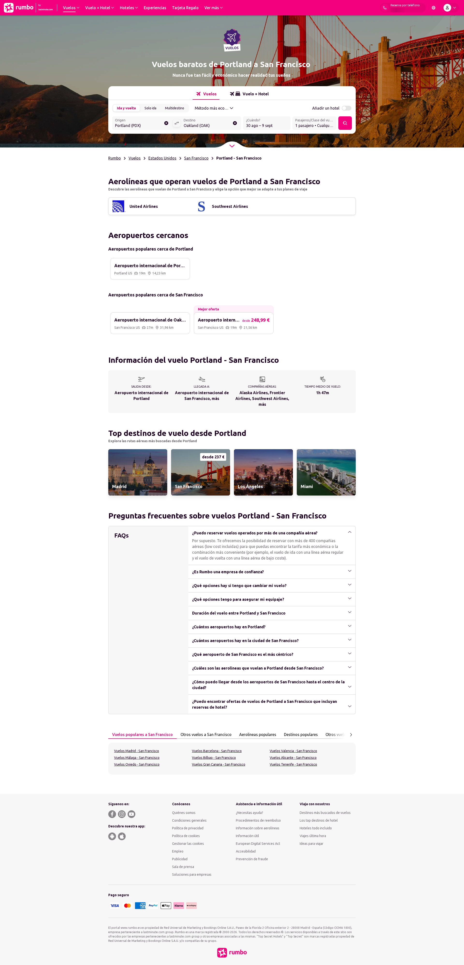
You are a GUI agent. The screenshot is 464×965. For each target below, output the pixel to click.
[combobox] (142, 123)
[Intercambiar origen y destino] (177, 123)
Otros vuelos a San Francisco (206, 734)
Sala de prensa (183, 867)
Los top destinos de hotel (319, 820)
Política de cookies (186, 836)
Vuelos (135, 158)
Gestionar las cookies (188, 844)
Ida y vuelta (126, 108)
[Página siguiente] (351, 735)
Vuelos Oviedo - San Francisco (137, 764)
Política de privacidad (187, 828)
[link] (137, 472)
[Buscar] (345, 123)
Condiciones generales (189, 820)
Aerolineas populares (257, 734)
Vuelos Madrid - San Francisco (136, 751)
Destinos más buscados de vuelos (325, 813)
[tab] (206, 94)
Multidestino (174, 108)
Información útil (247, 836)
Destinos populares (301, 734)
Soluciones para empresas (191, 874)
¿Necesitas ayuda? (249, 813)
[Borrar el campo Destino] (235, 123)
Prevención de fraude (252, 859)
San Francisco (196, 158)
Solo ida (150, 108)
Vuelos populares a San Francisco (142, 734)
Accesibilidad (246, 851)
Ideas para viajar (311, 844)
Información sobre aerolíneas (257, 828)
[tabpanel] (232, 759)
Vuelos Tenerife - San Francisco (293, 764)
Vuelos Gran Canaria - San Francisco (218, 764)
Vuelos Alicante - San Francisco (293, 758)
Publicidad (180, 859)
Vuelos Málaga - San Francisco (137, 758)
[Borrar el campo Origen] (166, 123)
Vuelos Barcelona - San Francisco (217, 751)
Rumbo (114, 158)
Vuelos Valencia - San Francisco (293, 751)
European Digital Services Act (258, 844)
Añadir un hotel (325, 108)
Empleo (177, 851)
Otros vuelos (337, 734)
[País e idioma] (433, 8)
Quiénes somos (184, 813)
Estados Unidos (162, 158)
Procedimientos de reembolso (258, 820)
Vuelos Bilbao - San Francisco (214, 758)
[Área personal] (450, 8)
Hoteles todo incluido (316, 828)
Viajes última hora (313, 836)
